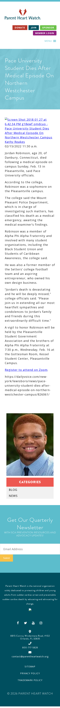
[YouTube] (33, 623)
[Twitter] (25, 623)
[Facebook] (18, 623)
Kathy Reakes (15, 142)
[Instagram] (41, 623)
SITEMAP (30, 666)
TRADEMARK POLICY (30, 680)
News (13, 496)
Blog (13, 490)
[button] (48, 41)
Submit (6, 558)
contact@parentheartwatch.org (30, 656)
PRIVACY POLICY (30, 673)
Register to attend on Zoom (26, 370)
